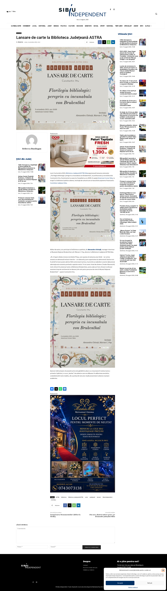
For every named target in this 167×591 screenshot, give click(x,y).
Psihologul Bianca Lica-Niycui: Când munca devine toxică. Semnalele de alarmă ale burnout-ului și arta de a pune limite (129, 196)
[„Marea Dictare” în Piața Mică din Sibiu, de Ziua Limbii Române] (142, 232)
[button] (163, 570)
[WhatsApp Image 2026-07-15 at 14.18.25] (82, 443)
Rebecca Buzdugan (31, 149)
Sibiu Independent (107, 497)
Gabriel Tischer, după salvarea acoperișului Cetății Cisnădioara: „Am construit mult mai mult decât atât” (128, 258)
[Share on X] (56, 389)
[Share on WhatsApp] (60, 389)
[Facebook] (110, 9)
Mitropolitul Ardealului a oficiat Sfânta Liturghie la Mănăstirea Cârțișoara (26, 189)
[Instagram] (114, 9)
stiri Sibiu (53, 500)
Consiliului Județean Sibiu (58, 183)
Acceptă (120, 583)
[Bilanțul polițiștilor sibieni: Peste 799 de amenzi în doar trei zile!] (142, 127)
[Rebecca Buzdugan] (31, 140)
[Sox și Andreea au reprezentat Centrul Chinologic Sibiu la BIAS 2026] (142, 221)
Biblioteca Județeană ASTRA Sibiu (77, 173)
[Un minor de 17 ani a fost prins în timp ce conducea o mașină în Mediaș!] (142, 83)
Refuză (149, 583)
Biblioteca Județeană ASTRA (75, 497)
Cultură (19, 33)
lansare (99, 497)
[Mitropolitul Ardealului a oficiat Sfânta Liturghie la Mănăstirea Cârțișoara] (41, 190)
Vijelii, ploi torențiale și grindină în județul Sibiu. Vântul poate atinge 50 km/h (128, 137)
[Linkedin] (113, 42)
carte (86, 497)
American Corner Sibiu (105, 178)
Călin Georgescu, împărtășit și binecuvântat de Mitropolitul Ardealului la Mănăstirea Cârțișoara (27, 167)
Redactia (20, 42)
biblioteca (63, 497)
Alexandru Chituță (94, 249)
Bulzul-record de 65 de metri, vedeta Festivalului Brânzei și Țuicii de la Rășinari (128, 270)
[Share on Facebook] (52, 389)
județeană (92, 497)
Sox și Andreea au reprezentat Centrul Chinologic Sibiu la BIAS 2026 (128, 221)
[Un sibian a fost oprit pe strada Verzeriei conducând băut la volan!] (142, 93)
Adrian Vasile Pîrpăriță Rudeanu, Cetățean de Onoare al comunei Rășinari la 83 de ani (27, 179)
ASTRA (57, 497)
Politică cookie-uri (133, 587)
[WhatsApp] (109, 42)
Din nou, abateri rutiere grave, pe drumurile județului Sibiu (102, 516)
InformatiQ (104, 587)
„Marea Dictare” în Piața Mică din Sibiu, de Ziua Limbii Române (128, 232)
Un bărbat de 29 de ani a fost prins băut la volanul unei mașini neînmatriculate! (128, 103)
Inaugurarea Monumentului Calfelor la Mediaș (65, 516)
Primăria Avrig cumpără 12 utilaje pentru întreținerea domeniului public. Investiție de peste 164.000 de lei (129, 209)
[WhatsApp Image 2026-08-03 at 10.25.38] (82, 151)
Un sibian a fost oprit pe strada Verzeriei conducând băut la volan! (128, 92)
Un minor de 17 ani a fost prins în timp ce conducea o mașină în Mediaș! (129, 82)
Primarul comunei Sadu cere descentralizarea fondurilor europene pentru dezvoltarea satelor (27, 200)
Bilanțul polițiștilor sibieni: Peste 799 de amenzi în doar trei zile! (129, 126)
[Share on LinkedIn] (64, 389)
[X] (104, 42)
